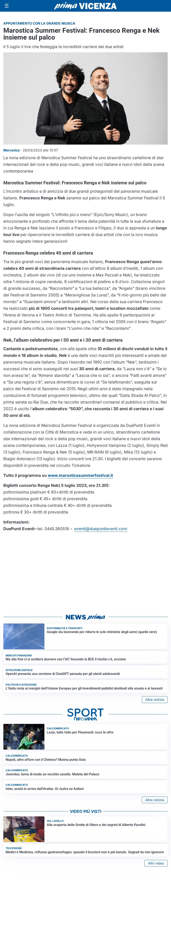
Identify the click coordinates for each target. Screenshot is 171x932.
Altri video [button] (156, 863)
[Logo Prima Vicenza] (85, 6)
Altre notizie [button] (154, 699)
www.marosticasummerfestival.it (80, 475)
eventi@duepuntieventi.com (100, 528)
